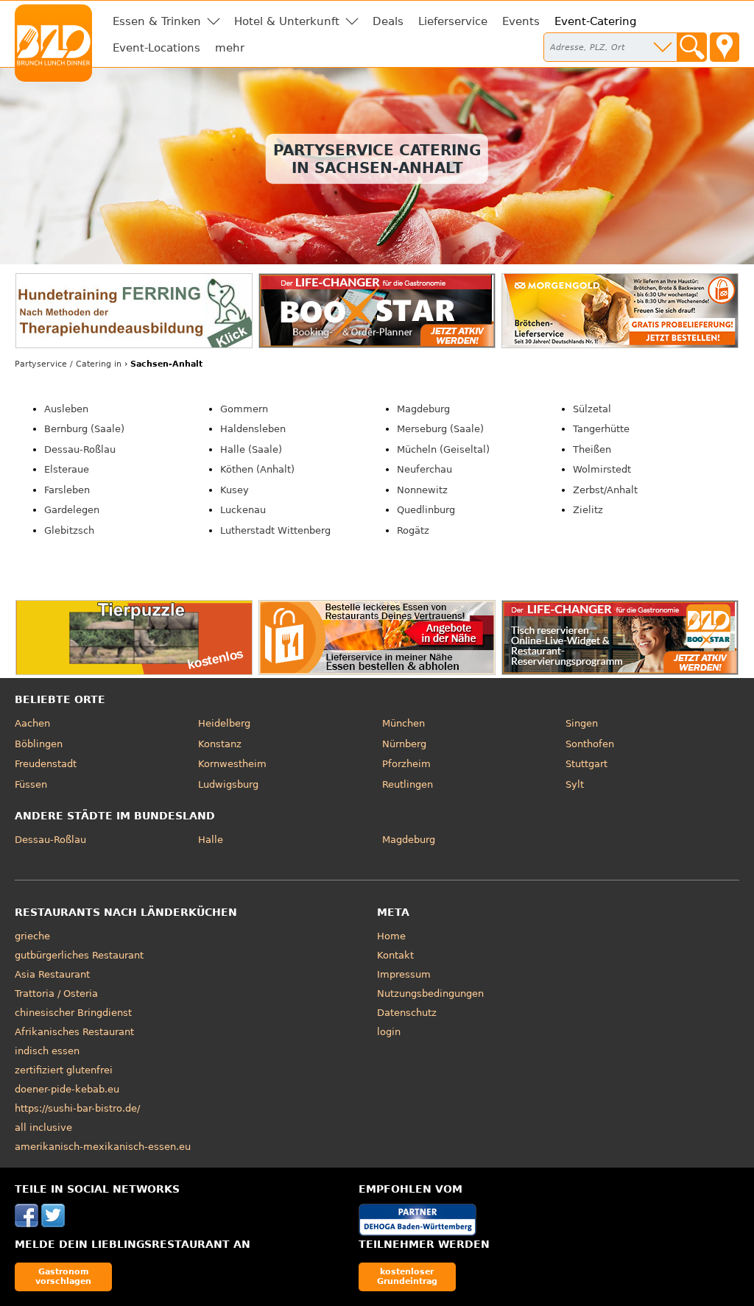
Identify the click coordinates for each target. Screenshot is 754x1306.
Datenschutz (407, 1012)
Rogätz (413, 530)
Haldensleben (253, 428)
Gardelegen (71, 509)
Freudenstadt (46, 763)
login (389, 1031)
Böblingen (39, 743)
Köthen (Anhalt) (257, 469)
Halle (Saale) (251, 449)
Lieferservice (452, 21)
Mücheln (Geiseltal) (443, 449)
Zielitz (588, 509)
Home (391, 936)
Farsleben (67, 489)
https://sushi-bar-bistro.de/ (77, 1108)
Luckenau (243, 509)
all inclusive (43, 1127)
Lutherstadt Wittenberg (275, 530)
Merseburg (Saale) (440, 428)
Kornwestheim (232, 763)
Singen (582, 723)
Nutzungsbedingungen (430, 993)
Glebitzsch (69, 530)
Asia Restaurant (52, 974)
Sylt (575, 784)
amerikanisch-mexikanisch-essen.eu (103, 1146)
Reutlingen (407, 784)
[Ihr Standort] (724, 47)
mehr (229, 47)
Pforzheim (406, 763)
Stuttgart (586, 763)
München (403, 723)
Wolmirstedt (602, 469)
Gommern (244, 408)
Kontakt (395, 955)
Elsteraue (66, 469)
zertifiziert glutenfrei (64, 1070)
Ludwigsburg (228, 784)
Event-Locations (156, 47)
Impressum (404, 974)
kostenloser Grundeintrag (407, 1276)
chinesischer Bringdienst (73, 1012)
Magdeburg (423, 408)
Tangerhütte (601, 428)
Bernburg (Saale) (84, 428)
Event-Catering (595, 21)
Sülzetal (592, 408)
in (68, 364)
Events (521, 21)
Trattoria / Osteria (56, 993)
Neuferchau (424, 469)
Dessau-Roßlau (80, 449)
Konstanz (220, 743)
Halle (210, 839)
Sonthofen (590, 743)
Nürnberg (404, 743)
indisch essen (47, 1050)
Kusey (234, 489)
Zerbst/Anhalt (605, 489)
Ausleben (66, 408)
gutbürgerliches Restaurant (79, 955)
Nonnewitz (422, 489)
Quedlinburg (426, 509)
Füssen (31, 784)
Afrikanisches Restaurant (74, 1031)
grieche (32, 936)
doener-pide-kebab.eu (67, 1089)
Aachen (32, 723)
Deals (388, 21)
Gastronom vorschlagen (63, 1276)
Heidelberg (224, 723)
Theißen (592, 449)
